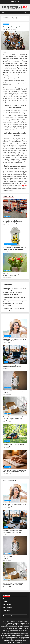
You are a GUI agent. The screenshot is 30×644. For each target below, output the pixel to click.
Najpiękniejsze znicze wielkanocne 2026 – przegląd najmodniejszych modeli (15, 236)
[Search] (26, 12)
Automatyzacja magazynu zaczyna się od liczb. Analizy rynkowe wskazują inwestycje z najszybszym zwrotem (15, 208)
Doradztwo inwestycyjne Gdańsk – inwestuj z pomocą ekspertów (15, 354)
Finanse (6, 361)
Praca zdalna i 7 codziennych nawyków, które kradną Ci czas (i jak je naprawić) (15, 459)
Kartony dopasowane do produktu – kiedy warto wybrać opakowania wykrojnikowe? (13, 303)
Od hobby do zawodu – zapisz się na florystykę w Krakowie (15, 262)
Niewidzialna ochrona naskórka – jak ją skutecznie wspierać (15, 328)
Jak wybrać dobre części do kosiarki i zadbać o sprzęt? (15, 433)
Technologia (6, 613)
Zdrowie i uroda (7, 336)
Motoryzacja (6, 610)
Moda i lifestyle (7, 387)
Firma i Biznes (6, 24)
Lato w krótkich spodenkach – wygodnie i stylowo (15, 380)
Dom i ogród (6, 244)
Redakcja (5, 29)
